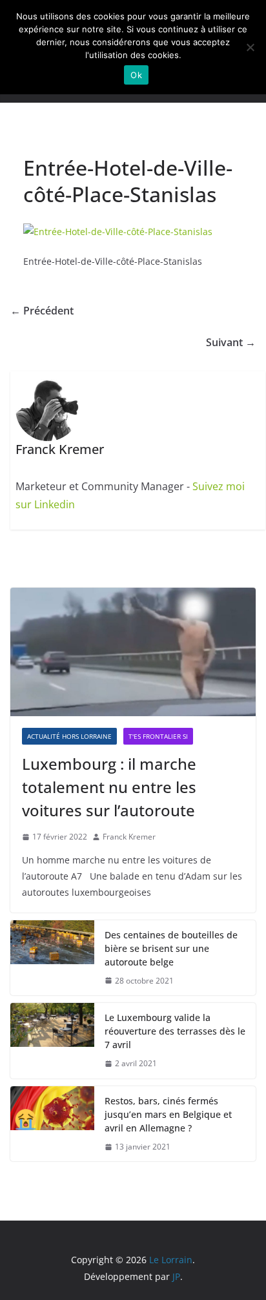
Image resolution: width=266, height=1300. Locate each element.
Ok (136, 75)
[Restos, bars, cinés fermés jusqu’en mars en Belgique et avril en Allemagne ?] (52, 1124)
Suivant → (231, 342)
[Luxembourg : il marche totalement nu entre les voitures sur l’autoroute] (133, 652)
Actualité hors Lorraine (69, 736)
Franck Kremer (129, 836)
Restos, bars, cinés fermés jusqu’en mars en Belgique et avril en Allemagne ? (168, 1114)
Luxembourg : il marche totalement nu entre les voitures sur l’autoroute (109, 787)
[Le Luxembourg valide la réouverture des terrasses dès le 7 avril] (52, 1040)
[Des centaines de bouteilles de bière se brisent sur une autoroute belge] (52, 958)
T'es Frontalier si (158, 736)
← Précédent (42, 311)
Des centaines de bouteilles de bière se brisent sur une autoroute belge (171, 948)
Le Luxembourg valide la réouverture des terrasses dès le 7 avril (175, 1031)
